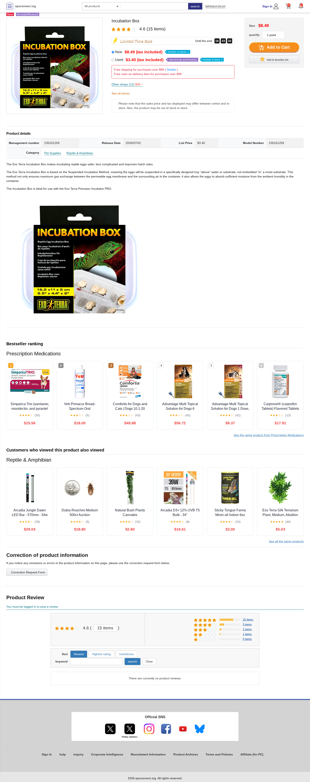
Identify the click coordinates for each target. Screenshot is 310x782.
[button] (301, 5)
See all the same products (286, 541)
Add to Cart (278, 47)
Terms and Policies (219, 754)
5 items (247, 624)
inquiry (78, 754)
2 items (247, 629)
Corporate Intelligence (107, 754)
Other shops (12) (127, 84)
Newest (79, 654)
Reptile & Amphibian (79, 153)
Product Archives (185, 754)
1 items (247, 634)
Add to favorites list (277, 59)
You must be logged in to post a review (32, 606)
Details (171, 69)
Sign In (267, 6)
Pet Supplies (52, 153)
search (195, 6)
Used (168, 60)
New (152, 52)
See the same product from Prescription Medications (269, 435)
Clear (149, 661)
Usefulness (126, 654)
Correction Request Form (28, 572)
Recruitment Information (148, 754)
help (62, 754)
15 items (105, 628)
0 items (247, 639)
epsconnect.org (25, 6)
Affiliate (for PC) (251, 754)
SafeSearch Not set (215, 6)
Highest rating (101, 654)
